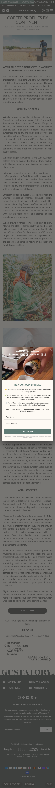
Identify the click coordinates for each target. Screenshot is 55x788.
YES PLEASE (27, 431)
